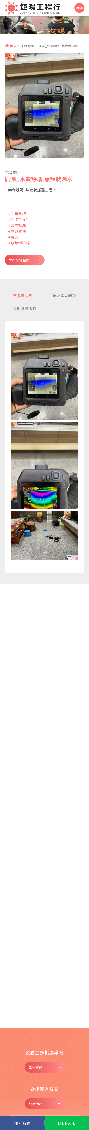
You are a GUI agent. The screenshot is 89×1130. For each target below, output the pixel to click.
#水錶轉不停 (19, 242)
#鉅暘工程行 (19, 219)
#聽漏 (13, 237)
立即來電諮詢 (19, 260)
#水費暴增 (17, 213)
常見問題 (36, 1103)
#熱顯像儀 (17, 231)
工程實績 (27, 46)
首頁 (13, 46)
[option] (44, 24)
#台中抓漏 (17, 225)
